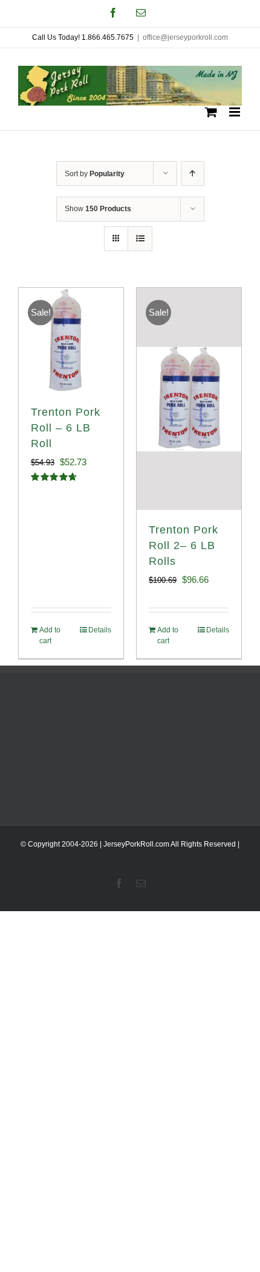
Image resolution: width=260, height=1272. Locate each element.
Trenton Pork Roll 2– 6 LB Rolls (183, 545)
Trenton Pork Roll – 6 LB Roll (65, 428)
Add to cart (49, 635)
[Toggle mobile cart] (211, 112)
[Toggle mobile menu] (235, 112)
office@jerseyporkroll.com (185, 37)
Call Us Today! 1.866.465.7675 (83, 37)
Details (99, 630)
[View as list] (140, 238)
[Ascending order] (192, 173)
